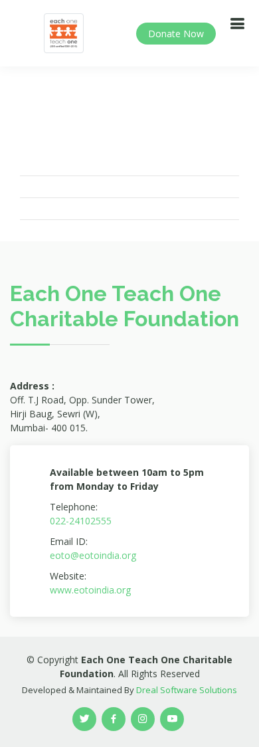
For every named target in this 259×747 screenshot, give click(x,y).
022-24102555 (81, 520)
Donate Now (176, 33)
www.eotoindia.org (90, 590)
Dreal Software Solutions (186, 690)
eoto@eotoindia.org (93, 555)
